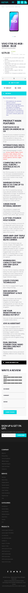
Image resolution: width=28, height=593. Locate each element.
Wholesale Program (6, 463)
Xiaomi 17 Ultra (5, 546)
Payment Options (5, 485)
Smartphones (5, 506)
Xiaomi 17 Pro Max (6, 543)
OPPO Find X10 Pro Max (7, 548)
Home (3, 6)
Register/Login (5, 495)
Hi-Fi (3, 522)
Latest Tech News (5, 466)
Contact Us (4, 469)
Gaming (3, 519)
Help (3, 498)
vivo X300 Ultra (5, 535)
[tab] (14, 93)
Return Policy (4, 479)
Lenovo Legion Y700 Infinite (8, 532)
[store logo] (5, 2)
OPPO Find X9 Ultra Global (7, 559)
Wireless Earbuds (5, 514)
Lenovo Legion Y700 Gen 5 (7, 530)
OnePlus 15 (4, 540)
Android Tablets (5, 509)
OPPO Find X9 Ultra (6, 556)
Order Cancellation (6, 493)
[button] (13, 36)
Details (8, 93)
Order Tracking (5, 490)
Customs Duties (5, 487)
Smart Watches (5, 511)
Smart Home (4, 516)
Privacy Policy (5, 455)
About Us (4, 453)
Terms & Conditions (6, 458)
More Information (11, 362)
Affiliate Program (5, 461)
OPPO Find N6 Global (6, 554)
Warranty (4, 477)
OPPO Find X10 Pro (6, 551)
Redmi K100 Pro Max (6, 561)
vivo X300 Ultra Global (6, 538)
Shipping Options (5, 482)
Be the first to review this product (8, 48)
